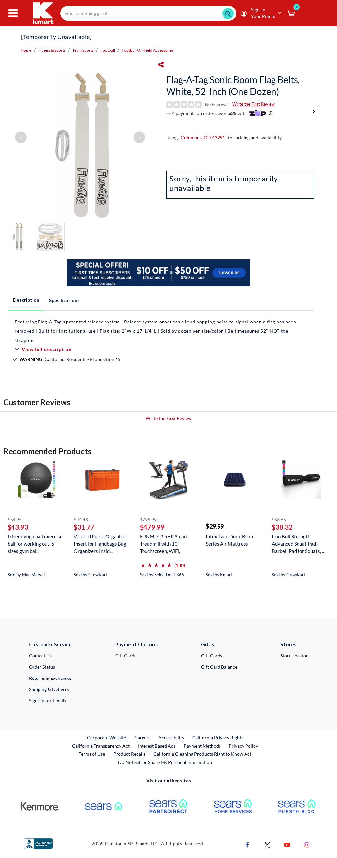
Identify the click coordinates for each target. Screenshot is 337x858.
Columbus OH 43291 (203, 137)
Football (107, 50)
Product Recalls (129, 754)
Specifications (64, 300)
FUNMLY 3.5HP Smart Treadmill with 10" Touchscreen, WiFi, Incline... (164, 544)
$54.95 (15, 519)
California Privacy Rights (217, 737)
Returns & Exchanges (50, 678)
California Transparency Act (101, 746)
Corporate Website (107, 737)
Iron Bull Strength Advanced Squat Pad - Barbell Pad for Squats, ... (298, 544)
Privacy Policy (243, 746)
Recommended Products (47, 451)
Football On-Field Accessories (147, 50)
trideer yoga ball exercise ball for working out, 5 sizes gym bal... (35, 544)
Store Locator (294, 655)
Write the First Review (253, 104)
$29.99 (215, 526)
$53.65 (279, 519)
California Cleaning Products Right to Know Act (202, 754)
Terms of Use (92, 754)
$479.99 (152, 527)
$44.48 (81, 519)
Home (26, 50)
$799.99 (148, 519)
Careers (142, 737)
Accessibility (171, 737)
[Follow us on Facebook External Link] (247, 844)
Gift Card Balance (219, 667)
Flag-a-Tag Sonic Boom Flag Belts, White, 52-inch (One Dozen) (233, 85)
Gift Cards (125, 655)
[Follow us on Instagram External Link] (306, 844)
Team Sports (82, 50)
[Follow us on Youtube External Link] (287, 844)
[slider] (156, 562)
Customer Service (50, 644)
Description (26, 300)
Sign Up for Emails (47, 700)
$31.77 (84, 527)
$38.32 (282, 527)
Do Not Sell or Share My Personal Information (165, 762)
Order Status (42, 667)
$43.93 (18, 527)
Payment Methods (202, 746)
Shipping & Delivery (49, 689)
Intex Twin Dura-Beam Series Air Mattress (230, 540)
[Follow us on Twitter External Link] (267, 844)
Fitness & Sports (51, 50)
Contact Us (40, 655)
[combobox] (148, 13)
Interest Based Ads (157, 746)
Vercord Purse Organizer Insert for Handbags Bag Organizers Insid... (100, 544)
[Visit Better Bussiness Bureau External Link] (38, 843)
